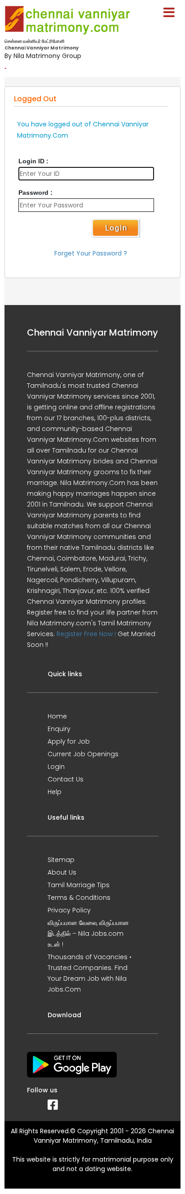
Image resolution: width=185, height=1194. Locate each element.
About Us (62, 872)
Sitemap (61, 859)
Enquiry (59, 728)
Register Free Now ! (86, 633)
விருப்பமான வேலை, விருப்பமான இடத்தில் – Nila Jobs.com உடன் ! (88, 933)
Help (55, 791)
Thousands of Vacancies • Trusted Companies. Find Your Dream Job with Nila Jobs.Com (90, 973)
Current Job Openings (83, 754)
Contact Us (66, 779)
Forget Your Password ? (90, 253)
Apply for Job (69, 741)
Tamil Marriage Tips (79, 884)
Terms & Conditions (79, 897)
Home (57, 716)
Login (56, 766)
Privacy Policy (69, 910)
